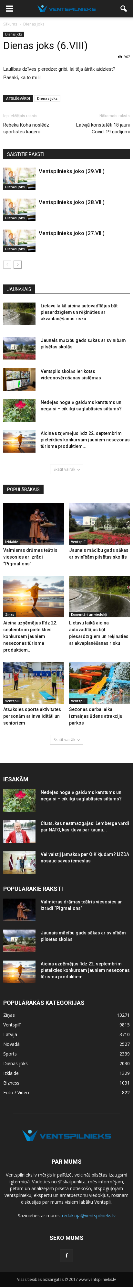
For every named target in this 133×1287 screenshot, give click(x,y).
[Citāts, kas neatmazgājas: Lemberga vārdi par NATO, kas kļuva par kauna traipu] (19, 831)
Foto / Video (16, 1092)
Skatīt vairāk (64, 469)
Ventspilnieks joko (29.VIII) (72, 171)
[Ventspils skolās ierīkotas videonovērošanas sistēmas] (19, 379)
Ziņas (9, 614)
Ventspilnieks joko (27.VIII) (72, 233)
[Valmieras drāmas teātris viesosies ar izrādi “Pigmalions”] (33, 524)
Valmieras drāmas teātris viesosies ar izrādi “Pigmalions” (30, 557)
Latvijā (10, 1034)
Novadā (11, 1044)
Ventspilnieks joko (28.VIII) (72, 202)
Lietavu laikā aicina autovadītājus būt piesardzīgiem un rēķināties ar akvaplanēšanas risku (79, 312)
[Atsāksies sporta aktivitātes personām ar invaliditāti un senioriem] (33, 683)
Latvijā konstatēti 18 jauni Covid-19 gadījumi (103, 128)
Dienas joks (13, 34)
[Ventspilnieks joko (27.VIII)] (19, 241)
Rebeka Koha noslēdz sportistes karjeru (26, 128)
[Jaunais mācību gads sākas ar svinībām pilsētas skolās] (19, 348)
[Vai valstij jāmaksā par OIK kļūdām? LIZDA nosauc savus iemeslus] (19, 862)
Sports (10, 1054)
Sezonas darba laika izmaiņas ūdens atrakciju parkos (95, 716)
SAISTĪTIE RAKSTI (25, 154)
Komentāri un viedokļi (89, 614)
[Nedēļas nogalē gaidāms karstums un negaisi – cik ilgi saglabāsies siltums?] (19, 410)
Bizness (11, 1083)
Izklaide (11, 542)
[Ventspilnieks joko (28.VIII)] (19, 210)
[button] (124, 8)
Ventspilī (78, 542)
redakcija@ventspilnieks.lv (89, 1215)
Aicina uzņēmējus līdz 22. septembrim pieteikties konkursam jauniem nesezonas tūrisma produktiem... (85, 440)
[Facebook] (66, 1255)
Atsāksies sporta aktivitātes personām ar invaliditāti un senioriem (32, 716)
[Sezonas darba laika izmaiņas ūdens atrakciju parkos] (99, 683)
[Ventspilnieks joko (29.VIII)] (19, 179)
